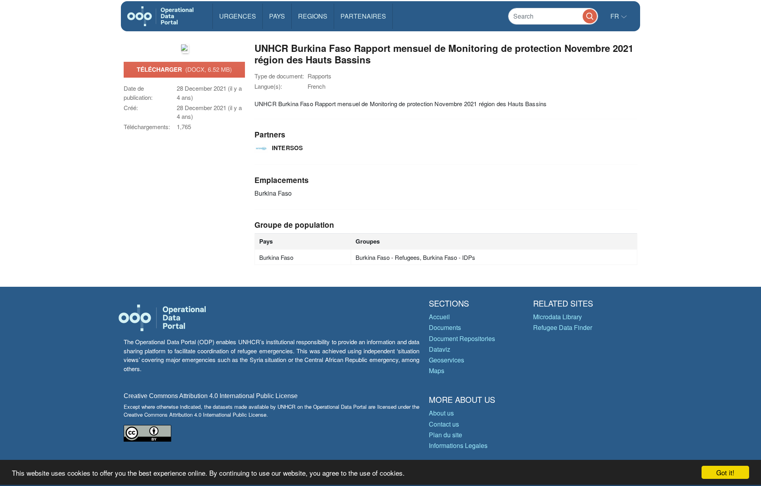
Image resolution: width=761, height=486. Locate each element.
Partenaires (363, 16)
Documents (445, 327)
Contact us (444, 424)
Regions (312, 16)
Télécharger (184, 69)
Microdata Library (557, 316)
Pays (277, 16)
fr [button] (615, 16)
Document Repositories (462, 338)
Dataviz (439, 349)
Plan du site (445, 434)
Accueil (439, 316)
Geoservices (446, 359)
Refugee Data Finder (562, 327)
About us (441, 412)
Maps (436, 370)
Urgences (237, 16)
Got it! (725, 472)
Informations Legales (458, 445)
